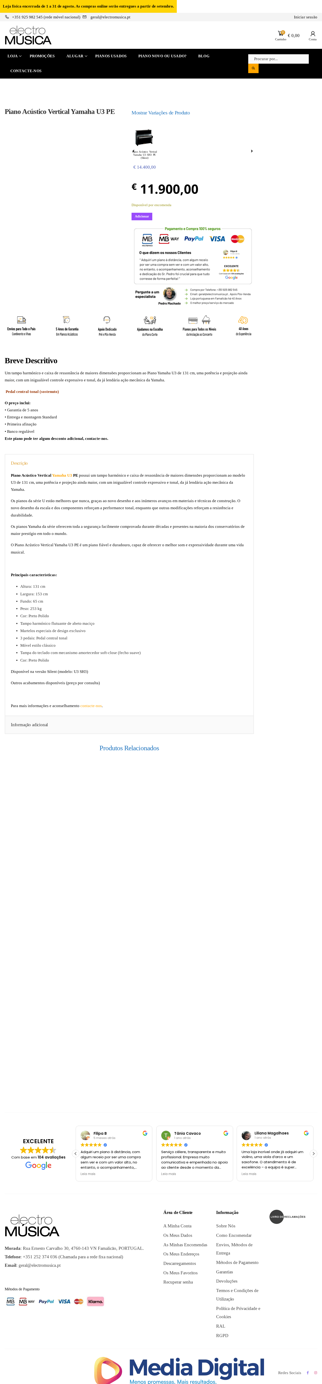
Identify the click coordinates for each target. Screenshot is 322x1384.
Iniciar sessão (305, 17)
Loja (13, 56)
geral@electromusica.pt (110, 17)
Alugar (74, 56)
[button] (313, 1153)
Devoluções (226, 1281)
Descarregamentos (179, 1263)
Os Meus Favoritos (180, 1272)
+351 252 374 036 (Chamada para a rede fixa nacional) (73, 1256)
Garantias (224, 1271)
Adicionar (142, 216)
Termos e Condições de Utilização (237, 1294)
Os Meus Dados (177, 1235)
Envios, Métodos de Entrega (234, 1249)
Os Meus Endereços (181, 1253)
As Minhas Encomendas (185, 1244)
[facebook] (308, 1373)
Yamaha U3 (62, 475)
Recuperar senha (178, 1282)
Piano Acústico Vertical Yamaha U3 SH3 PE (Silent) (144, 154)
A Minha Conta (177, 1225)
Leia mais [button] (88, 1174)
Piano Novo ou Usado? (162, 56)
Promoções (42, 56)
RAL (220, 1326)
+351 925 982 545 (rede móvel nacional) (46, 17)
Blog (203, 56)
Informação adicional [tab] (29, 724)
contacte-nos (91, 706)
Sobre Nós (225, 1225)
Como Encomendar (234, 1235)
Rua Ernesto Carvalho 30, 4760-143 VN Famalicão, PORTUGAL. (83, 1248)
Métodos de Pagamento (237, 1262)
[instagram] (315, 1373)
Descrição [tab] (19, 463)
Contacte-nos (25, 71)
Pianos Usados (111, 56)
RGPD (222, 1335)
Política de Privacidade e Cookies (238, 1312)
